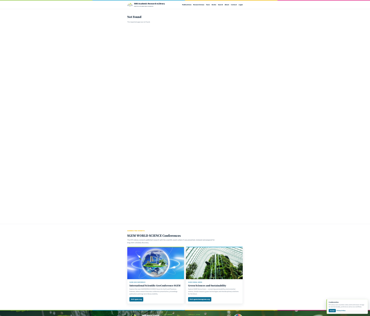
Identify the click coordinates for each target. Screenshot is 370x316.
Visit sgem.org (136, 299)
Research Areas (198, 5)
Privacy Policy (341, 310)
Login (241, 5)
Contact (234, 5)
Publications (186, 5)
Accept (332, 310)
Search (220, 5)
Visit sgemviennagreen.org (200, 299)
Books (214, 5)
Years (208, 5)
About (227, 5)
